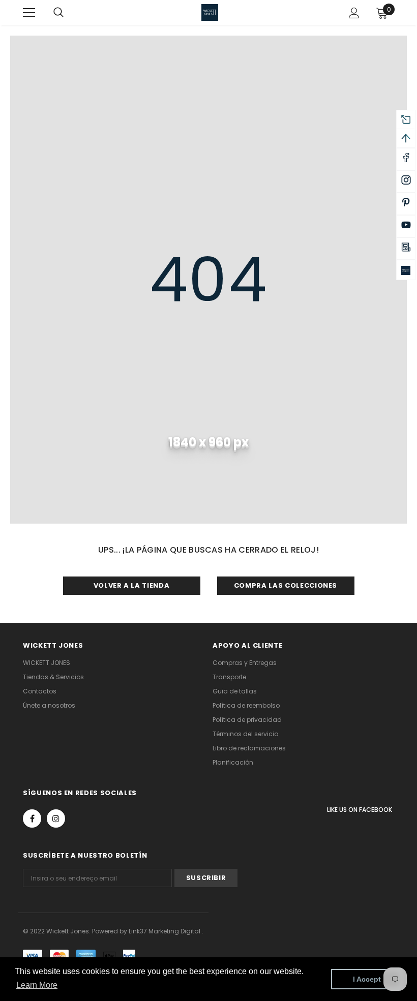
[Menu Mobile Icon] (29, 13)
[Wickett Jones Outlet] (405, 270)
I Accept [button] (367, 979)
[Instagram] (56, 818)
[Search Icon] (68, 13)
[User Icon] (354, 13)
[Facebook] (32, 818)
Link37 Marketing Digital (164, 931)
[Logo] (209, 12)
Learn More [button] (36, 985)
